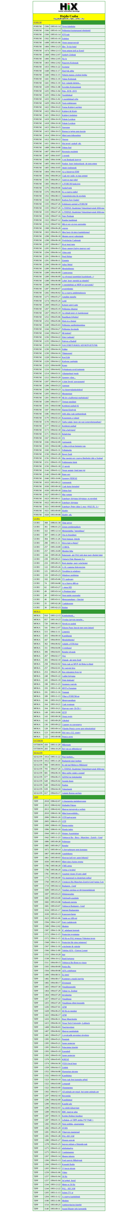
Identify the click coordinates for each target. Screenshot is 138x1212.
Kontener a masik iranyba (73, 979)
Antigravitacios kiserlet (72, 1205)
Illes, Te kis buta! (69, 46)
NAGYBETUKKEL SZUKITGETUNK (80, 345)
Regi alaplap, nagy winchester (75, 563)
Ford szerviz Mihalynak (72, 1160)
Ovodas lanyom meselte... (73, 619)
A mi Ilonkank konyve (71, 159)
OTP (64, 821)
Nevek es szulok (69, 623)
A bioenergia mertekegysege (74, 801)
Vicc (64, 656)
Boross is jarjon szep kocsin (74, 131)
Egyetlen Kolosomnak (71, 87)
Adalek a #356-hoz (70, 644)
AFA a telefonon (69, 970)
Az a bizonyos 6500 (70, 172)
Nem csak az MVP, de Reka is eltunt (77, 664)
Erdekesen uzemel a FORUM (74, 204)
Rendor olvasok (68, 652)
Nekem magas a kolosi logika (74, 75)
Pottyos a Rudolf (69, 341)
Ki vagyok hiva (68, 668)
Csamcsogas (67, 272)
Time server (67, 523)
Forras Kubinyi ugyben (72, 107)
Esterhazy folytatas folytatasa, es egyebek (79, 498)
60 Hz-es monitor (69, 1011)
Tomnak (65, 692)
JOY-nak (66, 34)
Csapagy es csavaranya (72, 724)
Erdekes (65, 38)
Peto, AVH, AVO (69, 91)
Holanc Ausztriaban (70, 833)
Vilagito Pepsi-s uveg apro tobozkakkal (78, 728)
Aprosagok (66, 442)
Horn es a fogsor (69, 321)
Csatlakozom (67, 603)
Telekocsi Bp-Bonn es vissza (74, 962)
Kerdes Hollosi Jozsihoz (72, 1116)
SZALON (38, 753)
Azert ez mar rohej (70, 180)
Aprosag (65, 385)
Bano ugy (66, 474)
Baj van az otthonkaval (72, 749)
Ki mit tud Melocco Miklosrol (74, 765)
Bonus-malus (67, 825)
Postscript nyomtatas (70, 934)
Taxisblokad (67, 95)
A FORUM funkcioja (71, 184)
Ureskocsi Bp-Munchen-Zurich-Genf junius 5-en (83, 882)
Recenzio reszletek (70, 151)
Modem (65, 926)
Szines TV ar (67, 1192)
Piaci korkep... (68, 757)
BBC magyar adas (70, 1112)
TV (63, 438)
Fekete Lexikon (68, 119)
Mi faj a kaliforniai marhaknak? (75, 398)
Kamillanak (67, 636)
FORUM (38, 22)
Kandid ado (67, 1104)
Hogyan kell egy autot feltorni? (75, 858)
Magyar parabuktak (70, 1031)
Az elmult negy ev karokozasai (75, 313)
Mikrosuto (66, 745)
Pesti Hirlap (67, 256)
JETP (64, 712)
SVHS (65, 1128)
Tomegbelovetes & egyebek (74, 196)
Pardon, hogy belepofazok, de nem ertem (79, 163)
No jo (64, 59)
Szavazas (66, 127)
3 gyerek (65, 155)
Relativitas (66, 434)
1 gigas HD (67, 587)
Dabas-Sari (66, 147)
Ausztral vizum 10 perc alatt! (74, 874)
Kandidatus (67, 1075)
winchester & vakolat (71, 946)
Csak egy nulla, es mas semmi (74, 176)
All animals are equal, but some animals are (80, 1092)
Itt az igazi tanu (68, 244)
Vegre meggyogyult (70, 42)
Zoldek (65, 1067)
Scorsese (65, 67)
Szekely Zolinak (69, 55)
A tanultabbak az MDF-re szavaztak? (78, 285)
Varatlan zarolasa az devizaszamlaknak (78, 890)
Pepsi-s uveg (67, 736)
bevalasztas (67, 995)
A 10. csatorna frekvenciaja (73, 567)
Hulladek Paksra (69, 805)
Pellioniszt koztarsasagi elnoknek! (76, 30)
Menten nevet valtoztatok (72, 236)
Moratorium (67, 393)
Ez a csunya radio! (70, 192)
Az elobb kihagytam (70, 1108)
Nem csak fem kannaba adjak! (75, 1079)
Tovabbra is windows (71, 571)
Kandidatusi (67, 1100)
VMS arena (67, 866)
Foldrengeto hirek (69, 462)
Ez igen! (65, 975)
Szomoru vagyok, (69, 684)
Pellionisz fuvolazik (70, 329)
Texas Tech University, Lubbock (76, 1023)
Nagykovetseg (68, 1027)
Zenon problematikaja (71, 527)
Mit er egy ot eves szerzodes (74, 224)
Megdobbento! (68, 640)
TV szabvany (67, 579)
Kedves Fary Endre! (70, 200)
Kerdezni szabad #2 (70, 406)
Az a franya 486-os (70, 583)
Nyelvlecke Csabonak (71, 240)
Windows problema (70, 575)
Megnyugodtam (68, 700)
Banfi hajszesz (68, 958)
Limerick (66, 632)
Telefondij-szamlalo (70, 898)
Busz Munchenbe (69, 1019)
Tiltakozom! (67, 353)
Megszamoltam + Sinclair (73, 599)
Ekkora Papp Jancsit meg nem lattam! (78, 628)
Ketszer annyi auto (70, 305)
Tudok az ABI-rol (69, 918)
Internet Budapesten (70, 910)
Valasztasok (67, 789)
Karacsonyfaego (69, 914)
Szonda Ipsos (67, 781)
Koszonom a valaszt (70, 418)
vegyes (65, 228)
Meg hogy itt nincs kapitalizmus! (76, 232)
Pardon (65, 785)
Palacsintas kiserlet (70, 1047)
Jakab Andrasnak (69, 168)
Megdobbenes (68, 268)
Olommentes (67, 1088)
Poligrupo (66, 841)
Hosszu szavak (68, 1140)
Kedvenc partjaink (70, 361)
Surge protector (68, 1043)
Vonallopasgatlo (69, 987)
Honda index (67, 829)
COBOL (66, 547)
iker (63, 954)
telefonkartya (67, 1148)
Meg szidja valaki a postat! (73, 773)
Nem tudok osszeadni (71, 595)
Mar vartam (67, 494)
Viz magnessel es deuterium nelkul (76, 878)
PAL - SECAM (68, 1188)
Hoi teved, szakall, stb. (71, 143)
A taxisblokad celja (70, 99)
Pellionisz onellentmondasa (73, 325)
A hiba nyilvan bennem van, (74, 446)
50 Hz (64, 1176)
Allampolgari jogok (70, 373)
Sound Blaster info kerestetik (74, 1209)
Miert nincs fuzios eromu (72, 862)
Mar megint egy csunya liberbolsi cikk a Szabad (82, 458)
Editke (65, 349)
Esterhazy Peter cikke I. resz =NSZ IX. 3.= (80, 506)
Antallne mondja (69, 297)
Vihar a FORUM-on (70, 696)
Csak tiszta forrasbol (70, 486)
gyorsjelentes (67, 289)
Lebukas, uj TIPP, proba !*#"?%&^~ (78, 1120)
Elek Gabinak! (68, 337)
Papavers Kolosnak (70, 63)
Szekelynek (67, 188)
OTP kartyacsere (69, 817)
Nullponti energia (69, 902)
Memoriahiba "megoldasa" (73, 531)
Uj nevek (66, 466)
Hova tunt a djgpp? (70, 543)
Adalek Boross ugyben (72, 793)
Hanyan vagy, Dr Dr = (71, 708)
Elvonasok (66, 983)
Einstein (65, 260)
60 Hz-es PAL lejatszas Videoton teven (78, 938)
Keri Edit (66, 357)
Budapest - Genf (69, 886)
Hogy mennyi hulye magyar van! (76, 248)
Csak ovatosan (68, 704)
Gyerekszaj (67, 648)
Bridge (65, 607)
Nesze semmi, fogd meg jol (73, 470)
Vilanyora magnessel (71, 1132)
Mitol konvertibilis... (70, 813)
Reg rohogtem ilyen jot (72, 672)
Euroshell (66, 1051)
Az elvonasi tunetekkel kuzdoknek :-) (78, 276)
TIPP (36, 797)
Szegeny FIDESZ (69, 478)
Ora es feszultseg (69, 535)
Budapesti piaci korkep (72, 761)
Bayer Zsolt (67, 454)
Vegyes (65, 139)
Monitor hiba (67, 551)
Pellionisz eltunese (70, 309)
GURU (37, 519)
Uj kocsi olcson (68, 1168)
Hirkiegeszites (68, 894)
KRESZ (65, 1059)
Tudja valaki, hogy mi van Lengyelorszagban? (81, 422)
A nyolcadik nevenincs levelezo (75, 1035)
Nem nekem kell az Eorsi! (73, 50)
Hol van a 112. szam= (71, 732)
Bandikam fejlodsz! (70, 317)
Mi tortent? (66, 333)
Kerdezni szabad (69, 426)
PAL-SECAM (68, 1136)
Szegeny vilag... (69, 377)
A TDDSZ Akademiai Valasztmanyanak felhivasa (83, 208)
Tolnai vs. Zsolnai (69, 991)
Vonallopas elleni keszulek (73, 1003)
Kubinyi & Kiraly (69, 111)
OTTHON (38, 740)
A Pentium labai (69, 591)
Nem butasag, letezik (71, 539)
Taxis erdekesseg (69, 103)
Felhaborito (67, 450)
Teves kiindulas (68, 26)
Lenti (64, 301)
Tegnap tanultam (69, 402)
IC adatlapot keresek (70, 930)
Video (64, 1172)
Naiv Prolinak (68, 216)
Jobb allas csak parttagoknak (74, 414)
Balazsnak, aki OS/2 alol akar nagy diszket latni (82, 555)
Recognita (66, 1096)
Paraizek (65, 1039)
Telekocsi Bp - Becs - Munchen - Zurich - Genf (82, 837)
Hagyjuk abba (68, 71)
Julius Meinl (67, 264)
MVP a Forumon (69, 688)
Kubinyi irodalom (69, 115)
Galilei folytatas (68, 676)
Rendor (65, 845)
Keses (64, 365)
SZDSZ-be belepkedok (72, 777)
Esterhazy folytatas (70, 502)
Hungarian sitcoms (70, 1071)
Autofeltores (67, 853)
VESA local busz (69, 1063)
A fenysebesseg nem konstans (74, 849)
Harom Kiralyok (69, 410)
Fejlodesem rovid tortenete (73, 369)
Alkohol (65, 720)
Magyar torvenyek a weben (73, 809)
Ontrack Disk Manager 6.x (73, 559)
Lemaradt (66, 1083)
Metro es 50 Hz (68, 1184)
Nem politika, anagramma (73, 1124)
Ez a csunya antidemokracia (74, 293)
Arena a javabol (68, 870)
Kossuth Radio (68, 1164)
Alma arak (66, 252)
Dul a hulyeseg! (68, 430)
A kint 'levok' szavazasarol (73, 381)
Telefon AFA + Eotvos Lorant (74, 950)
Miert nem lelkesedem (71, 135)
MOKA (37, 611)
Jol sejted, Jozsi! (69, 1180)
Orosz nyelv (67, 716)
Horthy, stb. (67, 515)
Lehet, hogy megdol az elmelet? (75, 280)
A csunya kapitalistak (71, 1196)
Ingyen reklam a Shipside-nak (74, 1144)
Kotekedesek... (68, 615)
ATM (64, 1007)
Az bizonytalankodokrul (72, 389)
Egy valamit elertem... (71, 83)
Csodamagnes (68, 1152)
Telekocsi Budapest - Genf (73, 906)
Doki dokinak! (68, 680)
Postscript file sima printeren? (74, 942)
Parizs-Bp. (66, 966)
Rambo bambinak (69, 220)
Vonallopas (66, 999)
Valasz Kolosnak (69, 79)
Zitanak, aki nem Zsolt (71, 660)
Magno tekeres (68, 1156)
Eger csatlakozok (69, 922)
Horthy (65, 510)
